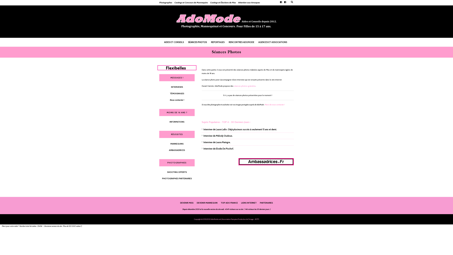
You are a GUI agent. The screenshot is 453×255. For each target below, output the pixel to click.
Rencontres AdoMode (241, 42)
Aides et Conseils (174, 42)
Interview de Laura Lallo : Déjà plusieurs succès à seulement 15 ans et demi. (240, 129)
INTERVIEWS (177, 87)
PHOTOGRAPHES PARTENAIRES (177, 178)
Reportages (218, 42)
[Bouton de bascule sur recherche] (292, 2)
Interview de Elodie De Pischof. (218, 148)
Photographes (165, 2)
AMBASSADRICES (177, 150)
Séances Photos (197, 42)
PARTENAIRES (266, 203)
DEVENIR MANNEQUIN (207, 203)
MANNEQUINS (177, 143)
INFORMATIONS (177, 122)
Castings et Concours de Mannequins (191, 2)
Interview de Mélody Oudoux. (218, 135)
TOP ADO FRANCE (229, 203)
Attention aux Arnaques (249, 2)
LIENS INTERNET (249, 203)
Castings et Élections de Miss (223, 2)
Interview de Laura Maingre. (216, 142)
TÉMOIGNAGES (177, 93)
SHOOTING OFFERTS (177, 172)
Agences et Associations (272, 42)
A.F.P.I (257, 219)
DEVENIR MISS (186, 203)
